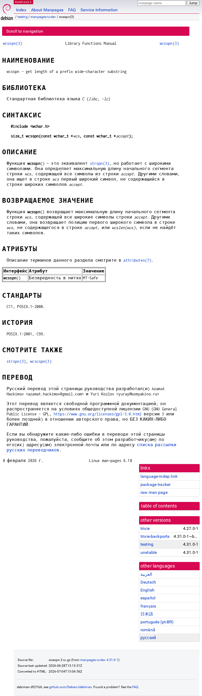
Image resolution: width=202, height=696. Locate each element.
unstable (148, 552)
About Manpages (47, 9)
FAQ (72, 9)
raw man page (154, 492)
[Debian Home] (6, 10)
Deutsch (148, 582)
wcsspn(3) (12, 43)
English (147, 590)
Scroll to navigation (24, 31)
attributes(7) (137, 260)
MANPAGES (23, 2)
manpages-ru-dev (43, 17)
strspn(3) (99, 163)
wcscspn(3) (41, 361)
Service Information (99, 9)
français (148, 606)
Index (21, 9)
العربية (146, 574)
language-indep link (159, 476)
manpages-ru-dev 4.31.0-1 (99, 660)
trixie (145, 528)
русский (148, 637)
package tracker (155, 484)
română (147, 629)
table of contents (159, 506)
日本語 (146, 614)
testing (23, 17)
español (147, 597)
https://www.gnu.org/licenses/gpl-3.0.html (98, 414)
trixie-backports (154, 536)
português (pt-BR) (157, 621)
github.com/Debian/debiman (70, 687)
